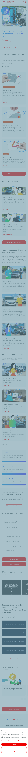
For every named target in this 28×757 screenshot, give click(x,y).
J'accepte (14, 744)
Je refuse (14, 752)
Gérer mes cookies (14, 748)
